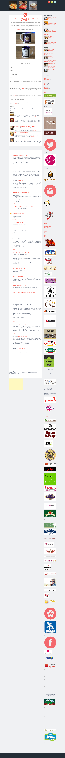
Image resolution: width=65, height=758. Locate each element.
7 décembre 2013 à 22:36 (31, 292)
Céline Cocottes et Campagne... (19, 292)
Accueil (25, 147)
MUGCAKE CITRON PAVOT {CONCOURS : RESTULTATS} (25, 19)
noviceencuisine (16, 192)
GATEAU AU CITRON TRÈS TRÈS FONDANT (22, 112)
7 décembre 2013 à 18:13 (21, 285)
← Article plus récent (13, 147)
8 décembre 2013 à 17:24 (21, 300)
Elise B (14, 276)
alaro (14, 268)
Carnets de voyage (47, 82)
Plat (45, 91)
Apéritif (45, 76)
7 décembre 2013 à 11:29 (20, 276)
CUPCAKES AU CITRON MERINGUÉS (21, 132)
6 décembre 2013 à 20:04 (19, 229)
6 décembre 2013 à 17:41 (19, 222)
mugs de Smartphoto (14, 103)
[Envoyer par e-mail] (10, 106)
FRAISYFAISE (15, 324)
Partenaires (46, 236)
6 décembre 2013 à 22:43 (20, 268)
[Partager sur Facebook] (13, 106)
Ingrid (14, 213)
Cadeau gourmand (47, 80)
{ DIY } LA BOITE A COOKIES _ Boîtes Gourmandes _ (51, 71)
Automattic (27, 756)
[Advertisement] (16, 384)
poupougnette (15, 155)
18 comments (35, 108)
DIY (45, 230)
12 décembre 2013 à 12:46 (21, 348)
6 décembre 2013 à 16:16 (20, 213)
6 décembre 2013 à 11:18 (24, 192)
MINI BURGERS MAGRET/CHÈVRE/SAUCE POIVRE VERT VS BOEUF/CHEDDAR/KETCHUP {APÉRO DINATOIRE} (50, 59)
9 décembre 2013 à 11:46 (23, 336)
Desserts (45, 228)
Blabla (45, 78)
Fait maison (46, 88)
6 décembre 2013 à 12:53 (28, 206)
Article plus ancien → (37, 147)
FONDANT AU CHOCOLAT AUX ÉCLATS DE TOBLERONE (25, 126)
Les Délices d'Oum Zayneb (18, 206)
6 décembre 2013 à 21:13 (24, 252)
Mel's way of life (18, 108)
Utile (45, 92)
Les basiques (46, 227)
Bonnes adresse (46, 79)
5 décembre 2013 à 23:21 (24, 169)
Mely (14, 237)
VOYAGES (45, 223)
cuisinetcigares (16, 252)
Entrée (45, 87)
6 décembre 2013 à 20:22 (19, 237)
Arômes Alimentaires (47, 414)
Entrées (45, 234)
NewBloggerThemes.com (39, 756)
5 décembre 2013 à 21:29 (23, 155)
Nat (13, 229)
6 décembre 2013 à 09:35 (21, 180)
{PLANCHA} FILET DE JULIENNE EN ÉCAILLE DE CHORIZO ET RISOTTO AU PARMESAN (50, 43)
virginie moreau (16, 169)
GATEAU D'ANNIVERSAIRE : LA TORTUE (22, 119)
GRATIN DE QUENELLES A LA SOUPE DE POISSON (51, 37)
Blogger (52, 696)
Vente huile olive (47, 416)
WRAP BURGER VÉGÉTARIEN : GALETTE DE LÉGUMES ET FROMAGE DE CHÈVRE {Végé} (50, 32)
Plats (45, 235)
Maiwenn (14, 285)
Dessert (29, 108)
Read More (35, 116)
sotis (14, 222)
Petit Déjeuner (46, 89)
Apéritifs (45, 231)
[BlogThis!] (11, 106)
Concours (26, 108)
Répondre (14, 166)
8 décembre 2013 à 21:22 (23, 324)
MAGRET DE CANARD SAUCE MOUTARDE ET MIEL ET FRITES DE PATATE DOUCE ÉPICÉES (50, 24)
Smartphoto (18, 29)
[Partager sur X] (12, 106)
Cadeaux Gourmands (47, 226)
